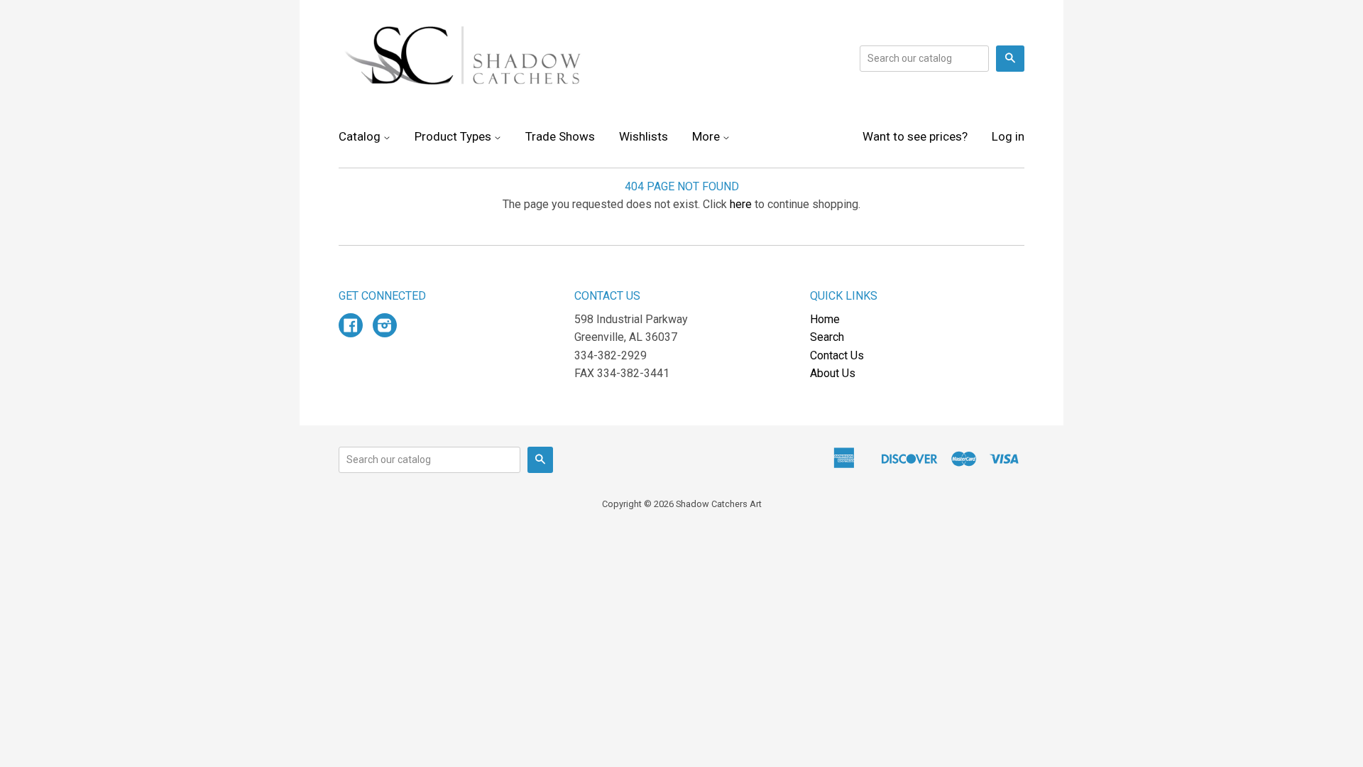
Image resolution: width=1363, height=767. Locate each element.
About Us (832, 373)
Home (825, 319)
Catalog (361, 136)
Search (827, 337)
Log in (1008, 136)
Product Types (454, 136)
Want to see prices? (915, 136)
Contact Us (837, 355)
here (741, 204)
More (707, 136)
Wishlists (643, 136)
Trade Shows (560, 136)
